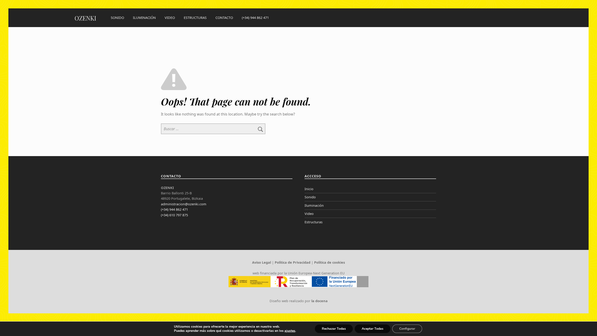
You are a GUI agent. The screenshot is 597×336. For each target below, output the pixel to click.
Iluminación (144, 17)
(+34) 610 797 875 (174, 215)
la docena (319, 301)
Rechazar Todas (334, 328)
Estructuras (195, 17)
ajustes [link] (290, 331)
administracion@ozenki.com (183, 204)
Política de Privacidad (292, 262)
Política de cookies (329, 262)
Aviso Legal (261, 262)
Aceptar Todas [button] (372, 328)
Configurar (407, 328)
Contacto (224, 17)
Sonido (117, 17)
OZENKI (85, 18)
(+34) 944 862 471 (255, 17)
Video (170, 17)
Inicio (309, 189)
